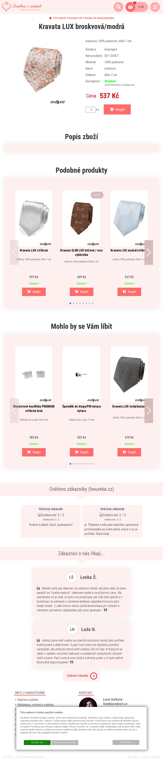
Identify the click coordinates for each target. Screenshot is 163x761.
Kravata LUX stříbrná (34, 250)
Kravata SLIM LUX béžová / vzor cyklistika (81, 252)
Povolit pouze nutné (65, 743)
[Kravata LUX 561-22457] (43, 70)
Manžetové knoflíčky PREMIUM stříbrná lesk (33, 409)
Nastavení (125, 742)
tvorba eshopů (151, 757)
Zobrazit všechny (77, 676)
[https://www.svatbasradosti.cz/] (22, 7)
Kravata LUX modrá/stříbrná (129, 250)
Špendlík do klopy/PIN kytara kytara (81, 409)
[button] (14, 252)
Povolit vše (37, 743)
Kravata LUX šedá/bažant (129, 406)
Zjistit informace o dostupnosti (119, 84)
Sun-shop (133, 757)
